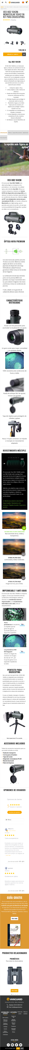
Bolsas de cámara (13, 1023)
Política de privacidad (5, 1020)
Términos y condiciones (5, 1023)
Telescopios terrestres (13, 1029)
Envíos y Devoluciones (5, 1031)
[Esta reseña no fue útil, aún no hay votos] (22, 861)
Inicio (2, 7)
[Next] (24, 44)
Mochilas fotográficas (13, 1020)
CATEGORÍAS (13, 1012)
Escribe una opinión (14, 812)
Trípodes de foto (13, 1016)
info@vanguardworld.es (17, 1007)
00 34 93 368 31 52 (18, 1005)
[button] (11, 783)
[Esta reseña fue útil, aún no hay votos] (20, 861)
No (22, 1048)
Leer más (8, 855)
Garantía (5, 1029)
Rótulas (13, 1032)
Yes (18, 1048)
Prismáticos (13, 1026)
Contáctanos (5, 1034)
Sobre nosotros (5, 1017)
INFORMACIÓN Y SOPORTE (5, 1013)
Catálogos (5, 1026)
